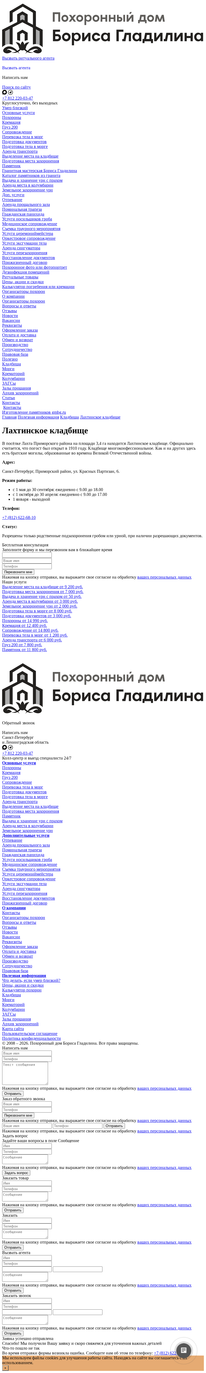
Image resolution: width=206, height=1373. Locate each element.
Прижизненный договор (24, 903)
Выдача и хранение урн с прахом (32, 821)
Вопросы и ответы (19, 922)
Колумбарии (13, 1009)
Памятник (11, 816)
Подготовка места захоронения (30, 811)
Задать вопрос (16, 1173)
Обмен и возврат (17, 956)
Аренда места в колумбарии (27, 825)
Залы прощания (16, 1019)
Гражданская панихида (23, 854)
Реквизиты (12, 941)
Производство (15, 961)
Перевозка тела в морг (22, 787)
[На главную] (103, 53)
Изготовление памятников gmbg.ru (34, 412)
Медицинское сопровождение (29, 864)
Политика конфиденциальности (31, 1038)
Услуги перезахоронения (24, 893)
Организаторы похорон (23, 917)
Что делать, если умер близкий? (31, 980)
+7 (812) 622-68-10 (19, 517)
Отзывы (9, 927)
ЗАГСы (9, 1014)
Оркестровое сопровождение (29, 879)
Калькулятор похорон (22, 990)
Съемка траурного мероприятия (31, 869)
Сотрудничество (17, 966)
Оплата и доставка (19, 951)
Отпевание (12, 840)
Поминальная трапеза (22, 850)
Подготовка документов (24, 792)
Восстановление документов (28, 898)
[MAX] (5, 93)
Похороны (11, 767)
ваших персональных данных (164, 577)
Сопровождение (17, 782)
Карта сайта (13, 1028)
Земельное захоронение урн (27, 830)
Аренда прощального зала (26, 845)
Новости (10, 932)
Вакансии (11, 937)
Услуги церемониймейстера (27, 874)
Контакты (12, 407)
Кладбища (11, 995)
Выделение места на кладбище (30, 806)
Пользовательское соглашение (29, 1033)
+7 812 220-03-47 (17, 98)
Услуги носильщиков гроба (27, 859)
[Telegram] (10, 93)
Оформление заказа (20, 946)
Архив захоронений (20, 1024)
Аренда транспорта (20, 801)
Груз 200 (10, 777)
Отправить (12, 1094)
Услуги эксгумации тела (24, 883)
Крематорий (13, 1004)
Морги (8, 999)
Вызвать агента (16, 68)
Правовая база (15, 970)
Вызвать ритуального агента (28, 58)
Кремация (11, 772)
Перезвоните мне (18, 572)
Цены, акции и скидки (23, 985)
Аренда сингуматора (21, 888)
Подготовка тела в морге (25, 796)
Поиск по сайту (16, 87)
